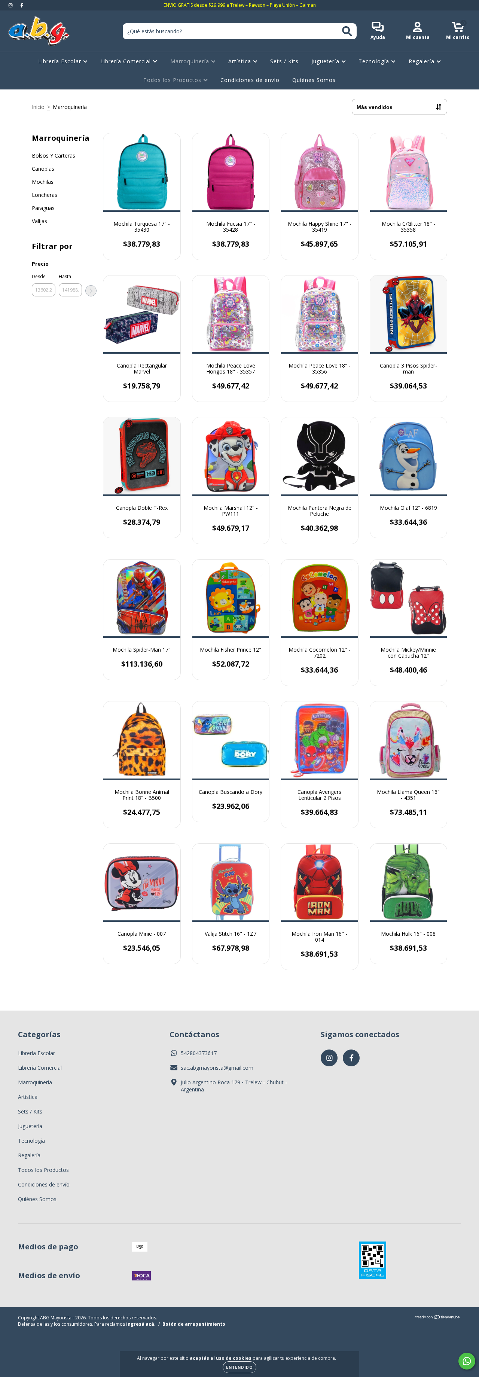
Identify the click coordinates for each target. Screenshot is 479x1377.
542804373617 (199, 1053)
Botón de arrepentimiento (193, 1324)
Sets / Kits (284, 61)
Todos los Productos (173, 79)
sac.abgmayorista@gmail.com (217, 1067)
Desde (39, 276)
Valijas (39, 221)
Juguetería (326, 61)
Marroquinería (190, 61)
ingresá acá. (141, 1324)
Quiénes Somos (314, 79)
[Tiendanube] (437, 1318)
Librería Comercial (126, 61)
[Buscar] (347, 31)
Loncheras (44, 194)
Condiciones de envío (250, 79)
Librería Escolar (60, 61)
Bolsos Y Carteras (53, 155)
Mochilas (43, 181)
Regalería (422, 61)
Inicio (38, 106)
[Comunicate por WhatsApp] (466, 1361)
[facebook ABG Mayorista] (22, 5)
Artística (240, 61)
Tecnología (375, 61)
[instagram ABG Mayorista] (11, 5)
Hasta (65, 276)
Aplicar (91, 290)
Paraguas (43, 207)
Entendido (239, 1367)
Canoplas (43, 168)
